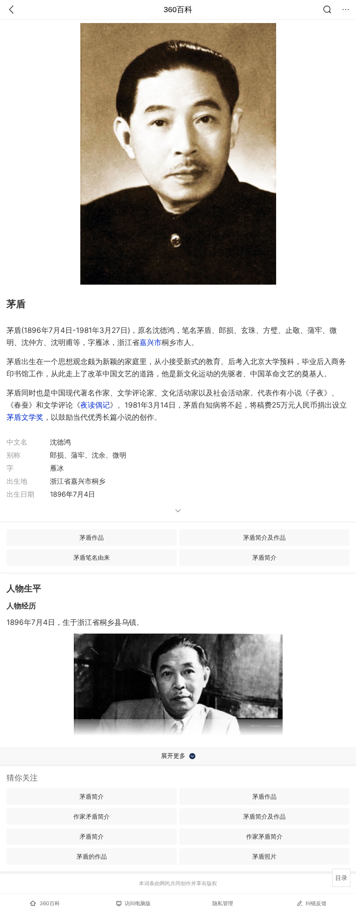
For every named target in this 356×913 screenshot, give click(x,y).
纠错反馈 (316, 903)
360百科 (178, 9)
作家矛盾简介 (91, 816)
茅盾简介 (264, 557)
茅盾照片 (264, 856)
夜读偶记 (95, 405)
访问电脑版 (138, 903)
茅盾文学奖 (25, 417)
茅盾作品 (91, 537)
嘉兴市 (150, 342)
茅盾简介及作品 (264, 537)
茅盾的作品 (91, 856)
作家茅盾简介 (264, 836)
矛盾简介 (91, 836)
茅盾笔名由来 (91, 557)
